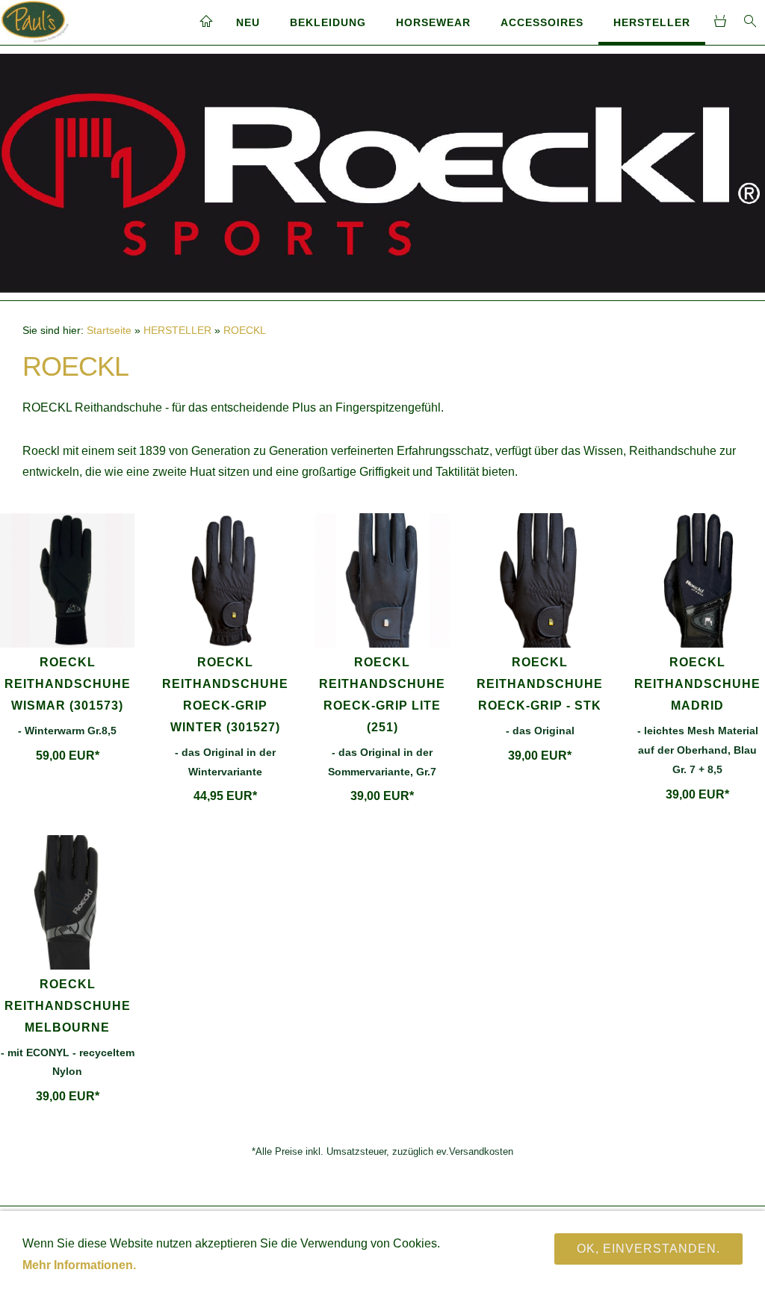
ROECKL (244, 330)
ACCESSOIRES (542, 22)
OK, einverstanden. (648, 1248)
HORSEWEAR (433, 22)
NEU (248, 22)
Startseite (109, 330)
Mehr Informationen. (79, 1265)
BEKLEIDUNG (328, 22)
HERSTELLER (651, 22)
